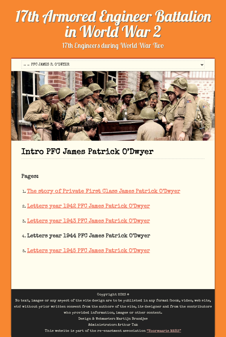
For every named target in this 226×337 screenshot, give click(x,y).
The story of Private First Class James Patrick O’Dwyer (103, 191)
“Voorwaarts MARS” (164, 331)
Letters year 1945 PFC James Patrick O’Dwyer (88, 251)
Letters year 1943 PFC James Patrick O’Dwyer (88, 221)
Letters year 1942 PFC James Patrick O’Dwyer (88, 206)
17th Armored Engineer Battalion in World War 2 (113, 23)
